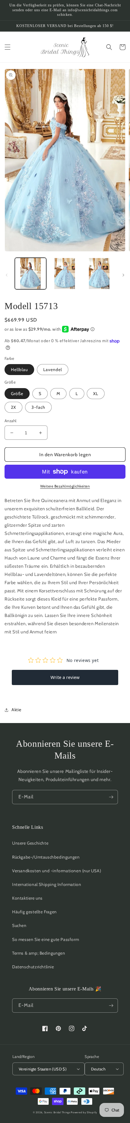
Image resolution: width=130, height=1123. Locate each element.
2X (13, 407)
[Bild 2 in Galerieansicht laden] (65, 273)
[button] (7, 47)
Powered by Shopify (84, 1112)
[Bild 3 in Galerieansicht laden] (99, 273)
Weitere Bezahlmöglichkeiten (65, 486)
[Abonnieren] (111, 797)
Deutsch (98, 1068)
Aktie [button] (16, 709)
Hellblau (19, 369)
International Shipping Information (46, 884)
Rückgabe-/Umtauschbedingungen (46, 857)
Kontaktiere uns (27, 898)
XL (95, 393)
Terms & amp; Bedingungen (38, 953)
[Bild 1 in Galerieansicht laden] (30, 273)
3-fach (38, 407)
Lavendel (52, 369)
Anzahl (10, 420)
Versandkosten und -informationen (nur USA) (56, 870)
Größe (17, 393)
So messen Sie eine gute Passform (45, 939)
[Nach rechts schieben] (123, 275)
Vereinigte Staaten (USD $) (43, 1068)
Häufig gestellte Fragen (34, 912)
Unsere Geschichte (30, 843)
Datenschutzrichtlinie (33, 967)
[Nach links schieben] (6, 275)
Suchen (19, 925)
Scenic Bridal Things (57, 1112)
